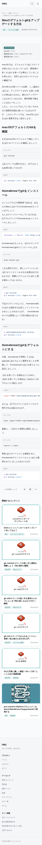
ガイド (4, 768)
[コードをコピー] (37, 150)
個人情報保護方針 (8, 822)
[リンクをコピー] (35, 489)
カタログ (5, 764)
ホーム (4, 13)
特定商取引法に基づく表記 (12, 826)
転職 (3, 793)
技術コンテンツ (14, 13)
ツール (4, 760)
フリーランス (7, 797)
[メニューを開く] (37, 3)
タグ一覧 (5, 801)
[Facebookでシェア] (30, 489)
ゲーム (4, 806)
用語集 (4, 784)
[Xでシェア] (24, 489)
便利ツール (6, 788)
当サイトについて (8, 817)
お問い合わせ (7, 830)
